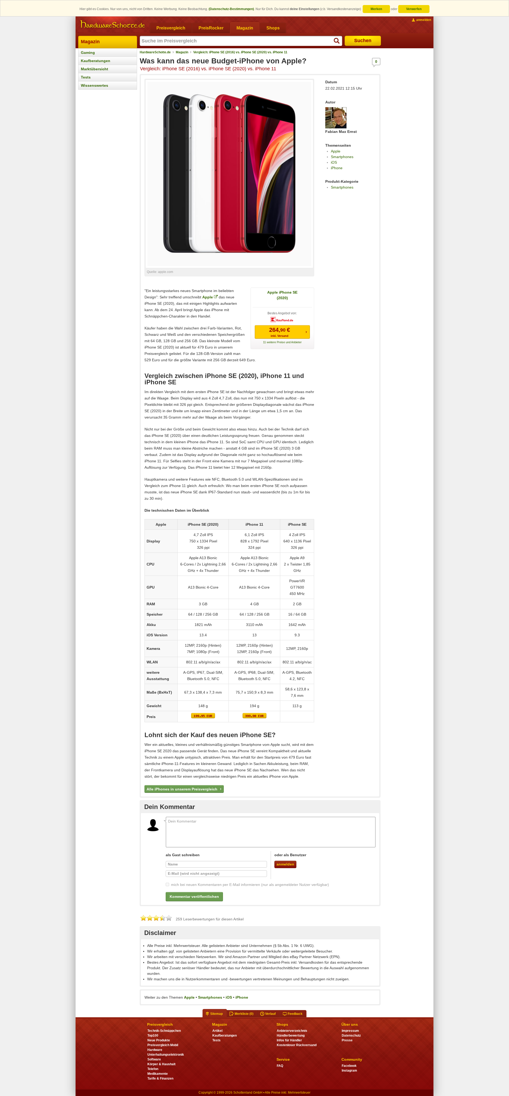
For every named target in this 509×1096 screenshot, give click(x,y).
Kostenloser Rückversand (297, 1045)
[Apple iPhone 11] (254, 717)
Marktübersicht (94, 69)
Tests (86, 77)
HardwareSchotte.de (155, 52)
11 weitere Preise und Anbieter (282, 342)
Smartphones (342, 157)
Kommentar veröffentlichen (194, 896)
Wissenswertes (94, 85)
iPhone (337, 168)
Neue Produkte (158, 1040)
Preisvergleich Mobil (162, 1045)
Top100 (152, 1035)
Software (154, 1059)
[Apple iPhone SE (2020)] (203, 717)
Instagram (349, 1070)
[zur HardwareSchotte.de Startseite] (113, 24)
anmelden (285, 864)
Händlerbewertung (291, 1035)
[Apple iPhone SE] (297, 717)
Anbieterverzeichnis (292, 1031)
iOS (334, 162)
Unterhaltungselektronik (165, 1054)
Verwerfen (414, 9)
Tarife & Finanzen (160, 1078)
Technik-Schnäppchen (164, 1031)
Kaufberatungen (95, 61)
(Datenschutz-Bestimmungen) (231, 9)
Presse (347, 1040)
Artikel (217, 1031)
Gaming (88, 52)
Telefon (152, 1069)
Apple (207, 297)
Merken (376, 9)
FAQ (280, 1066)
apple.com (165, 272)
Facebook (349, 1066)
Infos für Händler (289, 1040)
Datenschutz (351, 1035)
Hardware (154, 1050)
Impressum (350, 1031)
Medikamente (157, 1074)
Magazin (90, 41)
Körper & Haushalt (161, 1064)
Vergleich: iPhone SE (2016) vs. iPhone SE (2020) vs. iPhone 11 (240, 52)
